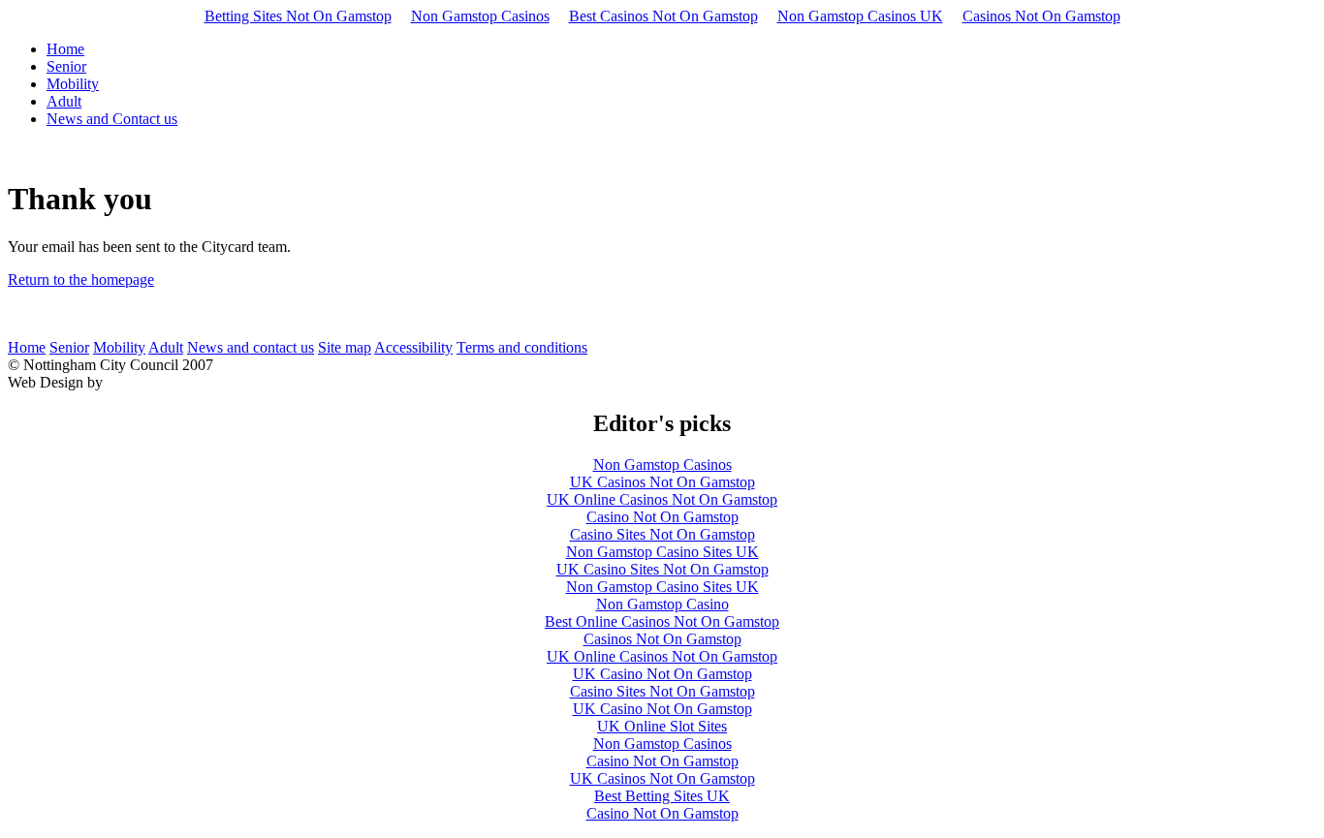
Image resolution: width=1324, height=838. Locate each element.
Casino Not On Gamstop (662, 517)
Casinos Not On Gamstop (1041, 16)
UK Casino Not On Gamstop (662, 674)
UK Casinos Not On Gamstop (662, 482)
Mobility (119, 347)
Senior (69, 347)
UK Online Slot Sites (662, 726)
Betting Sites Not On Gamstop (298, 16)
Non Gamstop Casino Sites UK (662, 551)
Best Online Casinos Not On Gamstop (662, 621)
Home (27, 347)
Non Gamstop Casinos (480, 16)
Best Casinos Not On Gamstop (663, 16)
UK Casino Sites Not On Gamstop (662, 569)
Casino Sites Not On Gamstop (662, 534)
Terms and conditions (522, 347)
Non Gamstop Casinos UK (860, 16)
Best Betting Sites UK (662, 796)
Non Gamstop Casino (662, 604)
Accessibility (413, 347)
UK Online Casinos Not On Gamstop (662, 499)
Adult (165, 347)
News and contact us (250, 347)
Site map (344, 347)
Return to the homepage (81, 279)
